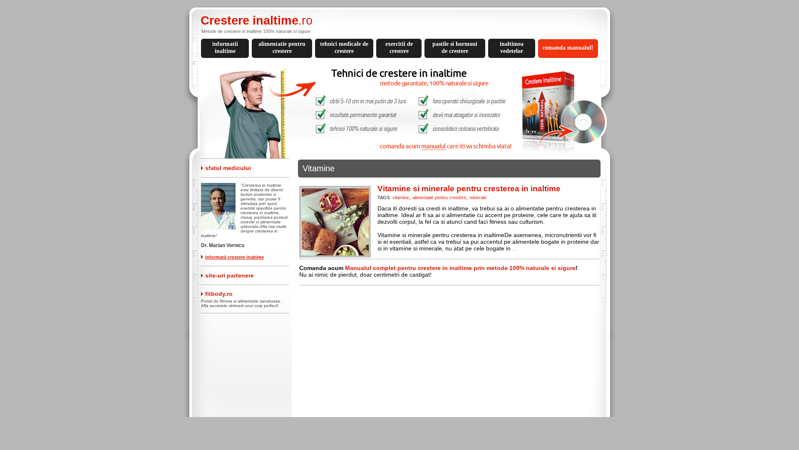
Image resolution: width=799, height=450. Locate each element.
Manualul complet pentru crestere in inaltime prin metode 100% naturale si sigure (460, 268)
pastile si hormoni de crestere (454, 47)
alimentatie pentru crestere (281, 47)
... (514, 248)
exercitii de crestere (399, 47)
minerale (477, 197)
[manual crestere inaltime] (403, 156)
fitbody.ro (219, 293)
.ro (257, 20)
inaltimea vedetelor (512, 47)
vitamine (400, 197)
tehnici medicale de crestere (344, 47)
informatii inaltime (225, 47)
